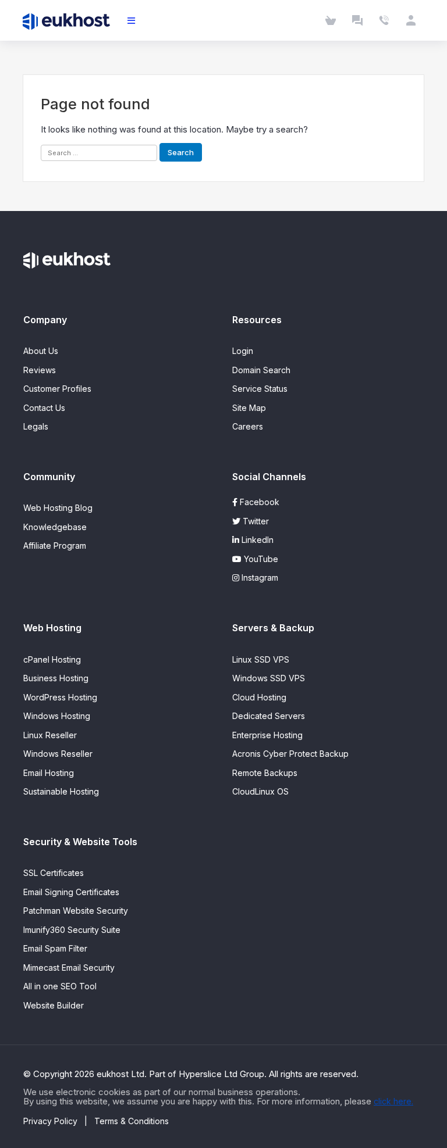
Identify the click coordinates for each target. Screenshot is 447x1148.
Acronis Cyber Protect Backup (290, 754)
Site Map (249, 408)
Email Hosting (48, 773)
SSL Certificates (53, 873)
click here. (393, 1101)
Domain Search (261, 370)
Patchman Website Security (75, 910)
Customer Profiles (57, 389)
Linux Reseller (50, 735)
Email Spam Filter (55, 948)
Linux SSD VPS (260, 659)
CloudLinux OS (260, 791)
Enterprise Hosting (267, 735)
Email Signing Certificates (71, 892)
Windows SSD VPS (268, 678)
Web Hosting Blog (58, 508)
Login (242, 351)
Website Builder (53, 1005)
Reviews (39, 370)
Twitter (254, 521)
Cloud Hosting (259, 697)
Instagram (258, 577)
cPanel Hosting (52, 659)
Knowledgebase (55, 527)
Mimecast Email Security (69, 967)
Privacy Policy (50, 1121)
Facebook (258, 502)
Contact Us (44, 408)
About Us (40, 351)
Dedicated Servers (268, 716)
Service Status (260, 389)
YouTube (260, 559)
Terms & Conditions (131, 1121)
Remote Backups (264, 773)
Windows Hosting (56, 716)
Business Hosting (55, 678)
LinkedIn (256, 540)
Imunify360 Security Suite (71, 930)
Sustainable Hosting (61, 791)
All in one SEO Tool (60, 986)
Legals (35, 426)
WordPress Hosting (60, 697)
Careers (247, 426)
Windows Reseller (58, 754)
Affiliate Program (54, 545)
